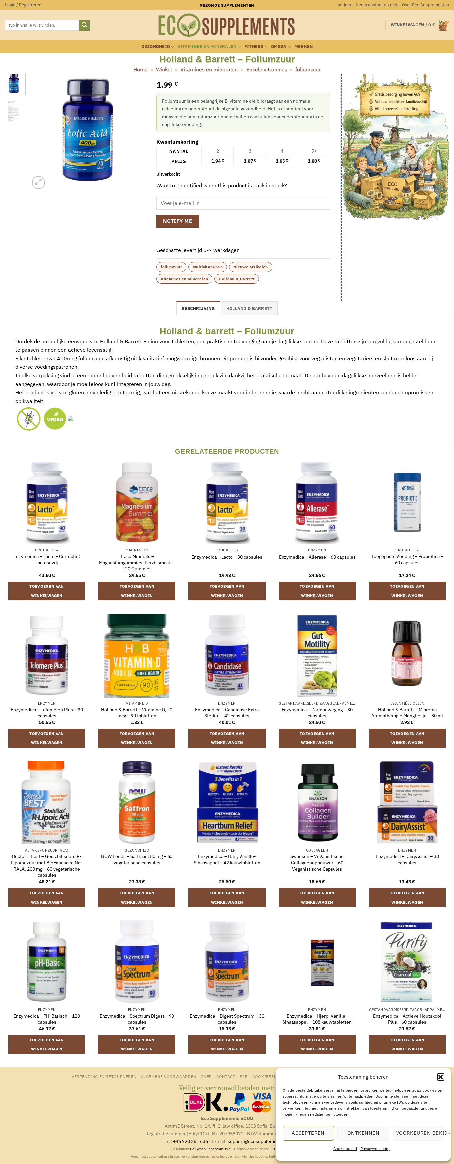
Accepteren (308, 1133)
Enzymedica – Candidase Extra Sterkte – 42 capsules (227, 713)
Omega (278, 46)
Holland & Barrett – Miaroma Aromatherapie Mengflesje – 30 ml (407, 713)
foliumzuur (308, 69)
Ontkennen (363, 1133)
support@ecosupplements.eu (259, 1141)
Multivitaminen (208, 266)
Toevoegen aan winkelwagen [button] (46, 591)
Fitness (253, 46)
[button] (440, 1077)
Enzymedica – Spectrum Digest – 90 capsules (137, 1019)
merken (343, 5)
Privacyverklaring (375, 1148)
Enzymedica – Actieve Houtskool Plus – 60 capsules (407, 1019)
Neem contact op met (376, 5)
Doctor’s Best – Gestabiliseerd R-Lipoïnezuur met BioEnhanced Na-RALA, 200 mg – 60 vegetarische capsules (46, 865)
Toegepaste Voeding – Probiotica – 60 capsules (407, 559)
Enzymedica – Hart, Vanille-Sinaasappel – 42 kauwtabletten (227, 859)
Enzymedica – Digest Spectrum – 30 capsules (227, 1019)
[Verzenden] (84, 25)
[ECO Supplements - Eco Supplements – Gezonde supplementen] (227, 25)
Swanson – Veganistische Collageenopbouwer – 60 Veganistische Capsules (317, 862)
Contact (225, 1076)
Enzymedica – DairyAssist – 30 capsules (407, 859)
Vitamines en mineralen (207, 46)
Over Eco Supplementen (425, 5)
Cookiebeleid (345, 1148)
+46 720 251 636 (190, 1141)
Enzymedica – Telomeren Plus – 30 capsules (47, 713)
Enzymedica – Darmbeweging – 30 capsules (317, 713)
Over (206, 1076)
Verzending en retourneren (104, 1076)
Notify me (177, 221)
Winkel (164, 69)
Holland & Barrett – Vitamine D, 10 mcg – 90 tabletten (136, 713)
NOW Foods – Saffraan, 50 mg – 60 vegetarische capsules (136, 859)
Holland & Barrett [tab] (249, 308)
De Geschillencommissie (210, 1149)
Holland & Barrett (237, 278)
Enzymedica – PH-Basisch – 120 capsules (46, 1019)
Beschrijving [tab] (198, 308)
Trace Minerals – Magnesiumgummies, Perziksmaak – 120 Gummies (136, 562)
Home (140, 69)
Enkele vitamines (266, 69)
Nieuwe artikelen (250, 266)
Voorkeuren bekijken (420, 1133)
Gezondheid (155, 46)
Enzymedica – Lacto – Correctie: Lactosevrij (46, 559)
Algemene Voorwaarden (168, 1076)
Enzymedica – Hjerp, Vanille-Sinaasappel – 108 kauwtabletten (317, 1019)
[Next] (136, 132)
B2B (244, 1076)
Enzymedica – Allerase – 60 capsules (317, 557)
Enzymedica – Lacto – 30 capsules (226, 557)
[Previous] (40, 132)
